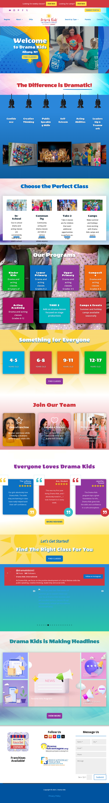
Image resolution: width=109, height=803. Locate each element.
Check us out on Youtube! (90, 675)
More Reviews (54, 521)
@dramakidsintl (25, 570)
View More (54, 715)
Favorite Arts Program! (41, 698)
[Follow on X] (27, 10)
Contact (100, 19)
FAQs (31, 19)
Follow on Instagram (93, 576)
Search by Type (71, 19)
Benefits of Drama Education (91, 702)
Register (7, 19)
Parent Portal (92, 10)
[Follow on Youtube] (10, 10)
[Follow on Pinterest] (18, 10)
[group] (20, 605)
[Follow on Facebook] (22, 10)
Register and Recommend (11, 702)
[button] (37, 625)
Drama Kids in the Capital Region (13, 675)
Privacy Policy (54, 796)
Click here (51, 4)
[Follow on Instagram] (14, 10)
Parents (88, 19)
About (18, 19)
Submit (100, 777)
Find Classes (30, 57)
